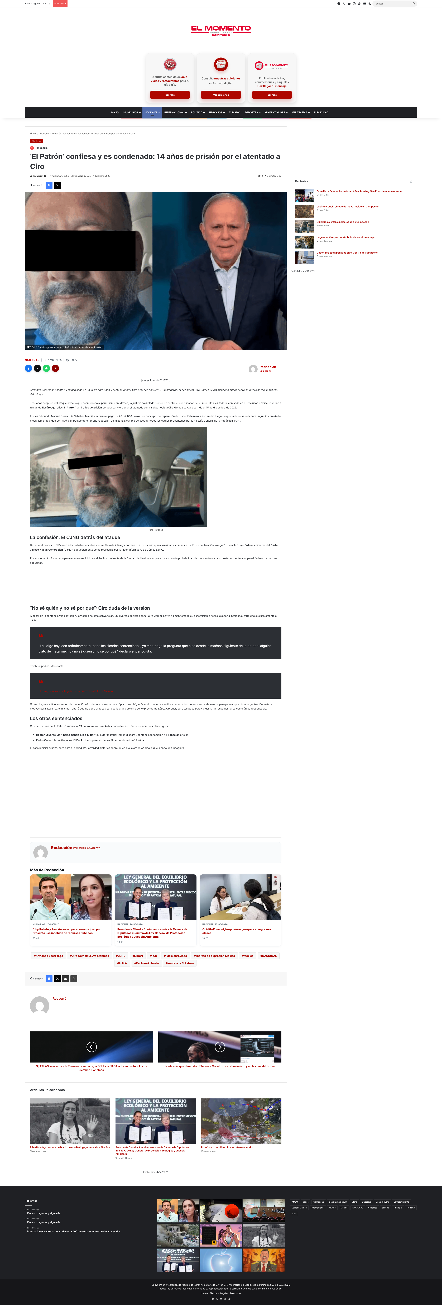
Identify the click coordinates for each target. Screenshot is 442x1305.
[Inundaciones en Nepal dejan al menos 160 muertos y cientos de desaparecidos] (178, 1235)
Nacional (151, 112)
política (385, 1207)
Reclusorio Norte (147, 963)
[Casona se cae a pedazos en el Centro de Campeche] (304, 257)
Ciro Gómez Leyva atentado (90, 956)
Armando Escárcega (49, 956)
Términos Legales (219, 1293)
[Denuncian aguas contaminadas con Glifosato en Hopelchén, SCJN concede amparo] (264, 1210)
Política (196, 112)
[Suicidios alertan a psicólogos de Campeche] (304, 226)
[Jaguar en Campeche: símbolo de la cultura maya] (304, 242)
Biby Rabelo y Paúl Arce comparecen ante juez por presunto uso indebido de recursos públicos (67, 931)
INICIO (115, 112)
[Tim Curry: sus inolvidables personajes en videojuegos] (264, 1260)
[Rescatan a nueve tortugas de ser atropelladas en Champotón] (221, 1210)
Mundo (332, 1207)
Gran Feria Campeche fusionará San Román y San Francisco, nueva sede (359, 191)
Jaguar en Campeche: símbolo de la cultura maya (345, 237)
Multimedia (299, 112)
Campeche (318, 1202)
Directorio (235, 1293)
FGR (154, 956)
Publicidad (321, 112)
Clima (354, 1202)
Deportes (251, 112)
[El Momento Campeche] (221, 31)
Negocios (215, 112)
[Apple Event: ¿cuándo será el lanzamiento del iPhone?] (221, 1260)
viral (294, 1213)
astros (306, 1202)
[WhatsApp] (46, 368)
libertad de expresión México (215, 956)
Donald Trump (382, 1202)
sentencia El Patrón (181, 963)
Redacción (38, 176)
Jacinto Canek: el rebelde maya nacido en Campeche (347, 206)
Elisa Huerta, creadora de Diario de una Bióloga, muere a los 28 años (70, 1147)
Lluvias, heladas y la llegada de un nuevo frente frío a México (76, 691)
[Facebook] (28, 368)
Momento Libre (275, 112)
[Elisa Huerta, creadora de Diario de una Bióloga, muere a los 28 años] (70, 1121)
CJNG (122, 956)
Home (204, 1293)
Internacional (174, 112)
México (248, 956)
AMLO (295, 1202)
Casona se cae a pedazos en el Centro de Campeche (347, 252)
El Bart (138, 956)
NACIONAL (269, 956)
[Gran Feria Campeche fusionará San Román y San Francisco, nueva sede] (304, 195)
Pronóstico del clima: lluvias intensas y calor (227, 1147)
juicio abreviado (176, 956)
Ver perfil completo (86, 848)
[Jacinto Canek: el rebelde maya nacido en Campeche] (304, 211)
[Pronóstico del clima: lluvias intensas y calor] (241, 1121)
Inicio (35, 133)
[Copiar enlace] (55, 368)
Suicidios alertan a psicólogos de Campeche (343, 221)
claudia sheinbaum (338, 1202)
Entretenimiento (401, 1202)
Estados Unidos (299, 1207)
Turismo (234, 112)
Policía (123, 963)
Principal (398, 1207)
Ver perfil (266, 371)
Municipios (130, 112)
